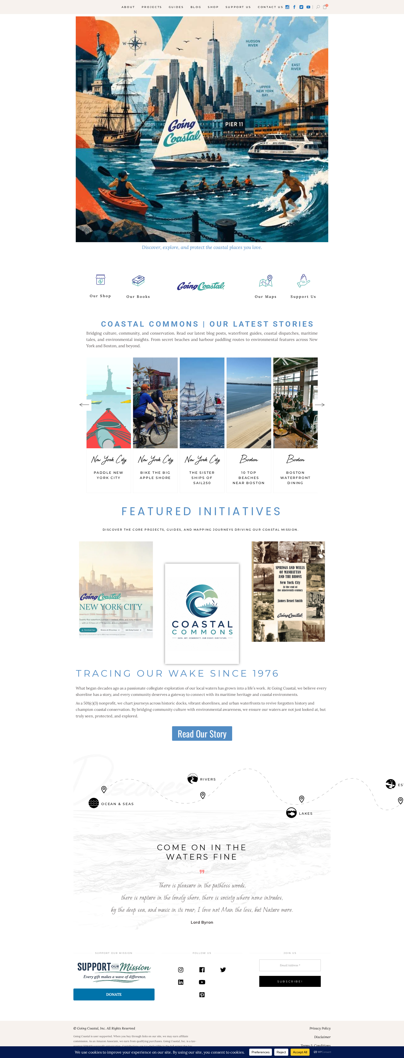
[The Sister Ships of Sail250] (202, 403)
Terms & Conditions (316, 1045)
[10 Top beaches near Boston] (249, 403)
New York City (108, 459)
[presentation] (84, 405)
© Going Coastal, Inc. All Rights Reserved (104, 1028)
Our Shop (100, 296)
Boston (249, 459)
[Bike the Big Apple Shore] (155, 403)
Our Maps (266, 296)
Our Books (138, 296)
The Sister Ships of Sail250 (202, 478)
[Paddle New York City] (109, 403)
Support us (303, 296)
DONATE (114, 994)
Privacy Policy (320, 1028)
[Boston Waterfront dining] (295, 403)
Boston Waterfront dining (295, 478)
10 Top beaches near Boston (249, 478)
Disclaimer (322, 1037)
